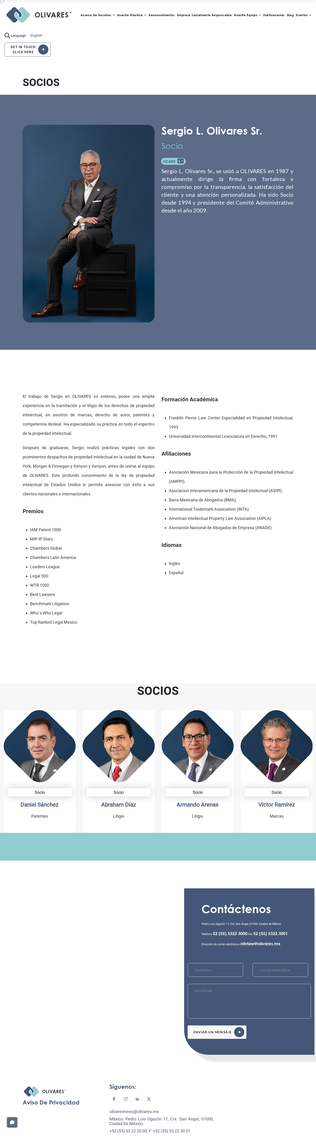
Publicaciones (274, 15)
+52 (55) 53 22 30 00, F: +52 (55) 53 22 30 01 (149, 1131)
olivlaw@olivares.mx (260, 943)
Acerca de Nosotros (96, 15)
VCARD (170, 161)
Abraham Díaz (118, 804)
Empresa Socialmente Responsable (204, 15)
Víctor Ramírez (276, 804)
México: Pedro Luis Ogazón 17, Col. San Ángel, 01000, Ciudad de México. (161, 1121)
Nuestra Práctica (130, 15)
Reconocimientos (162, 15)
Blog (290, 15)
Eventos (302, 15)
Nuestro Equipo (245, 15)
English (36, 35)
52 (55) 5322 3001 (270, 933)
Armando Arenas (197, 804)
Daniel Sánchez (40, 804)
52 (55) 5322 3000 (230, 933)
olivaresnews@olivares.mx (134, 1111)
